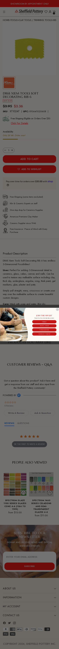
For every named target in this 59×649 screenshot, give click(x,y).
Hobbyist (44, 321)
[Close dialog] (57, 309)
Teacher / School (44, 326)
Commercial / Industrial (44, 334)
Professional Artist (44, 330)
